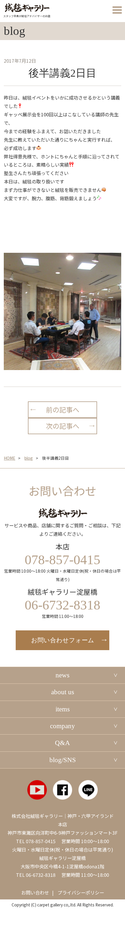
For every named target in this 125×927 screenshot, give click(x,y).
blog (28, 458)
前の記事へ (62, 409)
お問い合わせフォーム (62, 640)
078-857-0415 (41, 841)
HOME (9, 458)
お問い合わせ (35, 892)
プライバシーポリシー (81, 892)
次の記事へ (62, 426)
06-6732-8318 (41, 874)
